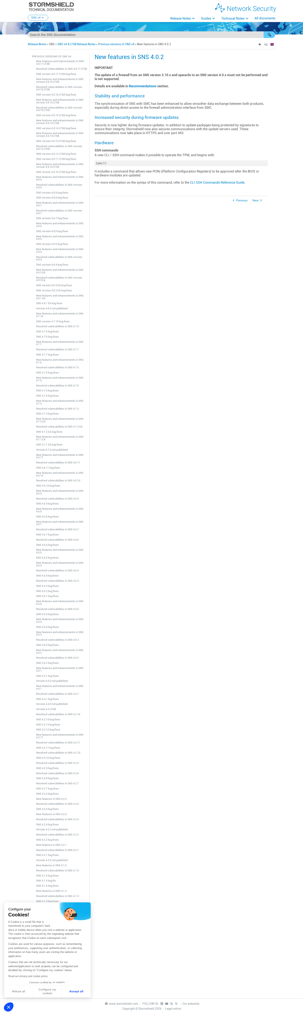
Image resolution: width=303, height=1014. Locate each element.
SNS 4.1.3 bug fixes (47, 901)
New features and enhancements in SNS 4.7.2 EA (59, 420)
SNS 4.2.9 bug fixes (47, 768)
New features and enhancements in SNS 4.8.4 (59, 250)
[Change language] (272, 44)
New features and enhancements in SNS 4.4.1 (59, 687)
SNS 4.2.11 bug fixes (48, 747)
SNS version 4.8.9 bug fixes (52, 192)
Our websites (190, 1003)
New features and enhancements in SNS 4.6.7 (59, 523)
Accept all (76, 991)
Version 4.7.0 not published (52, 449)
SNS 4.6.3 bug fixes (47, 585)
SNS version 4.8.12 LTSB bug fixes (56, 153)
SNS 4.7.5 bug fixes (47, 390)
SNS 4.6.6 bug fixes (47, 544)
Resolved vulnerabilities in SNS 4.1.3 (57, 896)
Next (255, 200)
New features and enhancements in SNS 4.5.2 (59, 651)
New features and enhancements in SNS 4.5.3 (59, 633)
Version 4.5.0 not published (52, 680)
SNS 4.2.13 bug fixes (48, 724)
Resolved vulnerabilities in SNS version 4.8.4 (59, 258)
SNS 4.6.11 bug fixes (48, 467)
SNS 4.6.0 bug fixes (47, 614)
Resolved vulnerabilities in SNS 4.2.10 (58, 752)
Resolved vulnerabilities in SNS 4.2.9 (57, 763)
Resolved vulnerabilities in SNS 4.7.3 (57, 408)
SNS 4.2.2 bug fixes (47, 839)
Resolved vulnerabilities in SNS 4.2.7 (57, 783)
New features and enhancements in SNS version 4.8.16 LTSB (59, 80)
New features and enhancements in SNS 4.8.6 (59, 225)
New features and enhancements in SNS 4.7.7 (59, 343)
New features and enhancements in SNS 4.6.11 (59, 456)
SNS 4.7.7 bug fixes (47, 354)
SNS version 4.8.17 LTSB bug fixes (56, 74)
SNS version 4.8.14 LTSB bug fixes (56, 128)
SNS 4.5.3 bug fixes (47, 644)
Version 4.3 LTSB (46, 709)
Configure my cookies (47, 991)
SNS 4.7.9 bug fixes (47, 331)
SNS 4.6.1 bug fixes (47, 596)
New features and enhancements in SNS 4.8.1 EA (59, 297)
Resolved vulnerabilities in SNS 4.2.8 (57, 773)
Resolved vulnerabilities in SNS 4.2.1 (57, 850)
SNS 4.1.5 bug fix (46, 880)
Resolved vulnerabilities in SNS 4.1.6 (57, 870)
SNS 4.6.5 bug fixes (47, 557)
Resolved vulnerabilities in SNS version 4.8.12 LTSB (59, 147)
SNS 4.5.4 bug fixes (47, 627)
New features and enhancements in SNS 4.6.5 (59, 551)
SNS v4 (35, 17)
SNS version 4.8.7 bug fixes (52, 218)
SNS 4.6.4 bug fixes (47, 575)
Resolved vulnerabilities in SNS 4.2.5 (57, 803)
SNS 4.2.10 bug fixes (48, 757)
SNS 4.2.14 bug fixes (48, 719)
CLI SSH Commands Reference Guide (217, 182)
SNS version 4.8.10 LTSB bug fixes (56, 172)
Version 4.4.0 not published (52, 704)
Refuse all (18, 991)
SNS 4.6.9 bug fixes (47, 503)
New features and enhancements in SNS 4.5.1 (59, 669)
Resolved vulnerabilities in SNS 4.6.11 (58, 462)
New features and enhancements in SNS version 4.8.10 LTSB (59, 165)
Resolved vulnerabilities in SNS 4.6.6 (57, 539)
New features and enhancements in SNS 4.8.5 (59, 238)
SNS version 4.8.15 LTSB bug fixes (56, 115)
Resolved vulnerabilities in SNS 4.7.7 (57, 349)
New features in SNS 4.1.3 (51, 890)
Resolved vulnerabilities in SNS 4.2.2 (57, 834)
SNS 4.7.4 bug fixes (47, 395)
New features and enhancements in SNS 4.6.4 (59, 564)
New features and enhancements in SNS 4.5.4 (59, 620)
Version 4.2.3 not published (52, 829)
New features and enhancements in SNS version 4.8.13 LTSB (59, 134)
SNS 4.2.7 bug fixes (47, 788)
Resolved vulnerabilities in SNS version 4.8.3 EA (59, 279)
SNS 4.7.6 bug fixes (47, 372)
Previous (242, 200)
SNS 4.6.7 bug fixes (47, 534)
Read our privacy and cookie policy (28, 976)
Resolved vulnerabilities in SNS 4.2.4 (57, 819)
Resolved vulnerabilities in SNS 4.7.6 (57, 367)
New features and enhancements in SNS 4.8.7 (59, 204)
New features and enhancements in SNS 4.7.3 (59, 402)
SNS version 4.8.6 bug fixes (52, 231)
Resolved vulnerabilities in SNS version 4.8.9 (59, 186)
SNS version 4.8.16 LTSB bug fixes (56, 94)
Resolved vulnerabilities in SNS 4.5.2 (57, 657)
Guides (206, 18)
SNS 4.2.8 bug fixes (47, 778)
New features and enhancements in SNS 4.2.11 (59, 736)
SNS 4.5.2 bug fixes (47, 662)
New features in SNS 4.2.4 (51, 814)
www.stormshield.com (124, 1003)
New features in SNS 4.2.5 (51, 798)
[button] (269, 34)
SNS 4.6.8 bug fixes (47, 516)
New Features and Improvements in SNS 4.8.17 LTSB (60, 62)
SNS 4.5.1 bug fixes (47, 675)
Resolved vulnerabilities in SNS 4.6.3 (57, 580)
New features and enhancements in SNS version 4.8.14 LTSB (59, 122)
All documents (265, 18)
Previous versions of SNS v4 (116, 44)
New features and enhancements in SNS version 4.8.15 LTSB (59, 101)
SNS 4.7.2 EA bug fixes (49, 431)
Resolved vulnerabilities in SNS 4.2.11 (58, 742)
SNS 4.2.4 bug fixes (47, 824)
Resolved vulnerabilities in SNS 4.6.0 (57, 609)
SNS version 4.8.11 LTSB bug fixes (56, 159)
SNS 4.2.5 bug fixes (47, 809)
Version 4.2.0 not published (52, 860)
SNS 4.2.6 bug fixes (47, 793)
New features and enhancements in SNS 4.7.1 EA (59, 438)
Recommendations (142, 86)
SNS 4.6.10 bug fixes (48, 485)
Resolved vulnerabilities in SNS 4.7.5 (57, 385)
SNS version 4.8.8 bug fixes (52, 197)
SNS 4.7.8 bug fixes (47, 336)
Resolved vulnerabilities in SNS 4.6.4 (57, 570)
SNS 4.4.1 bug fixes (47, 699)
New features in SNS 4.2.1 (51, 844)
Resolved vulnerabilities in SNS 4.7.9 (57, 326)
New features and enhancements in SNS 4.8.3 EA (59, 271)
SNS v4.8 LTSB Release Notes (76, 44)
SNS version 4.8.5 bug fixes (52, 244)
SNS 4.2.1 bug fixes (47, 855)
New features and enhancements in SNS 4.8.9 (59, 178)
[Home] (259, 44)
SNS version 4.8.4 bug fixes (52, 264)
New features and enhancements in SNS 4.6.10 (59, 474)
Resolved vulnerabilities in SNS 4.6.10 (58, 480)
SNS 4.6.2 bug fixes (47, 591)
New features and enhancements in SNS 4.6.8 (59, 510)
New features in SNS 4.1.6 (51, 865)
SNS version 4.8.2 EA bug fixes (54, 290)
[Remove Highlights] (266, 44)
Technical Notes (232, 18)
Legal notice (173, 1008)
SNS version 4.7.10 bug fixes (53, 321)
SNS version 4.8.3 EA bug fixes (54, 285)
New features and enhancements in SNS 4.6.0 (59, 602)
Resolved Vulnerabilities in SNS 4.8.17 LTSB (61, 68)
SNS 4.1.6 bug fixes (47, 875)
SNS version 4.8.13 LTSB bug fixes (56, 141)
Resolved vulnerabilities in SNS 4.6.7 (57, 529)
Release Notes (180, 18)
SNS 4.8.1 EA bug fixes (49, 303)
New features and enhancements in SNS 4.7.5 (59, 379)
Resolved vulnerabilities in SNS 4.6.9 (57, 498)
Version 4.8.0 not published (52, 308)
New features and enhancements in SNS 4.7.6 (59, 361)
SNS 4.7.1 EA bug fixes (49, 444)
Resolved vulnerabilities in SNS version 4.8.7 (59, 212)
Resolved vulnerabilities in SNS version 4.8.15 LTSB (59, 109)
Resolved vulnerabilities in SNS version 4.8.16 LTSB (59, 88)
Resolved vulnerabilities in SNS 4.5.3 (57, 639)
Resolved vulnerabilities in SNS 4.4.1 (57, 693)
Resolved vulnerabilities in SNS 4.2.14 (58, 714)
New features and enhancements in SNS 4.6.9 (59, 492)
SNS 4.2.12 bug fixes (48, 729)
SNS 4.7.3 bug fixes (47, 413)
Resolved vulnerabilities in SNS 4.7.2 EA (59, 426)
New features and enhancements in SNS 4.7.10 (59, 315)
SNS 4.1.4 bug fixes (47, 885)
